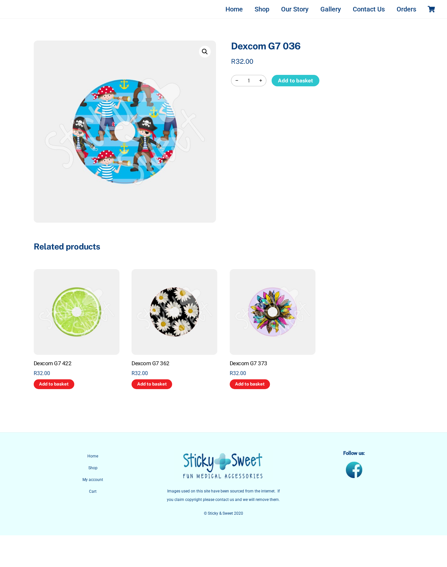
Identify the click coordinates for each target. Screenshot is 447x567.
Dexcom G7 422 (52, 363)
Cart (93, 491)
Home (234, 9)
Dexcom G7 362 (150, 363)
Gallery (330, 9)
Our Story (295, 9)
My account (92, 479)
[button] (205, 52)
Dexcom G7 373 (248, 363)
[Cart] (431, 9)
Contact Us (369, 9)
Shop (262, 9)
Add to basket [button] (54, 384)
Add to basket (295, 80)
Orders (406, 9)
